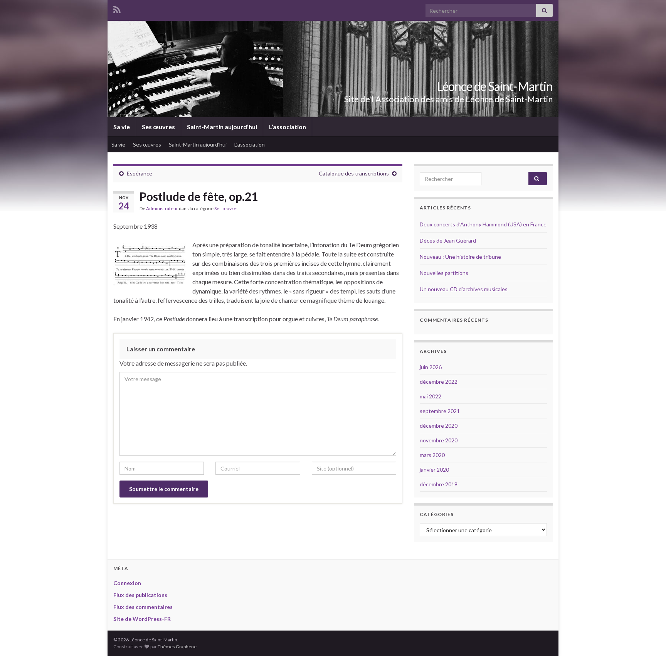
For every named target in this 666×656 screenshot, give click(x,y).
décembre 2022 (438, 381)
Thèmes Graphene (177, 646)
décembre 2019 (438, 484)
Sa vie (121, 126)
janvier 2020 (434, 469)
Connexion (127, 583)
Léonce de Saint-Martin (495, 86)
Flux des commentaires (143, 607)
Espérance (139, 173)
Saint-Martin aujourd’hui (222, 126)
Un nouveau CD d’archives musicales (464, 289)
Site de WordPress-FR (142, 619)
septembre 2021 (440, 411)
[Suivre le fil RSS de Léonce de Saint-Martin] (117, 8)
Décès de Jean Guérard (448, 240)
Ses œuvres (158, 126)
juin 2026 (431, 367)
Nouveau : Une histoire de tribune (460, 256)
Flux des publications (140, 595)
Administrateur (162, 208)
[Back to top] (648, 638)
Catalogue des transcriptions (354, 173)
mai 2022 (430, 396)
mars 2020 (432, 455)
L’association (287, 126)
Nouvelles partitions (444, 273)
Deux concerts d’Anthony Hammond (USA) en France (483, 224)
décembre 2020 (438, 425)
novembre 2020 (438, 440)
